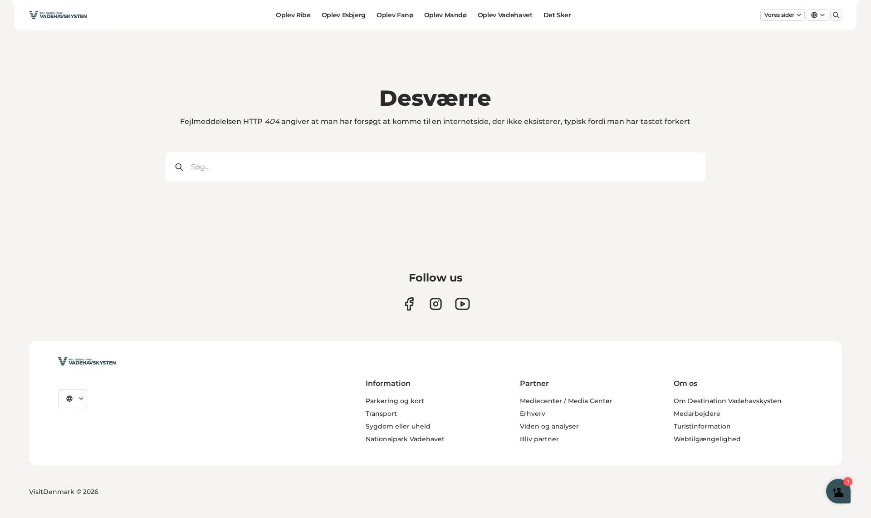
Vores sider (779, 14)
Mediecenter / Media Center (566, 401)
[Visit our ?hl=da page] (436, 304)
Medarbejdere (697, 413)
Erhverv (532, 413)
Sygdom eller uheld (398, 426)
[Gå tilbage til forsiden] (58, 15)
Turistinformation (702, 426)
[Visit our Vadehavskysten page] (409, 304)
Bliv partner (539, 439)
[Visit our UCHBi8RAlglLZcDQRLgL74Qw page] (462, 304)
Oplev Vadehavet (505, 15)
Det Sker (557, 15)
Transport (381, 413)
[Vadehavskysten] (87, 361)
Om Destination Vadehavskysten (728, 401)
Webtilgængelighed (707, 439)
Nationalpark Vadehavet (405, 439)
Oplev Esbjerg (344, 15)
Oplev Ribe (293, 15)
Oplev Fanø (395, 15)
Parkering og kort (395, 401)
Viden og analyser (549, 426)
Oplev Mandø (445, 15)
